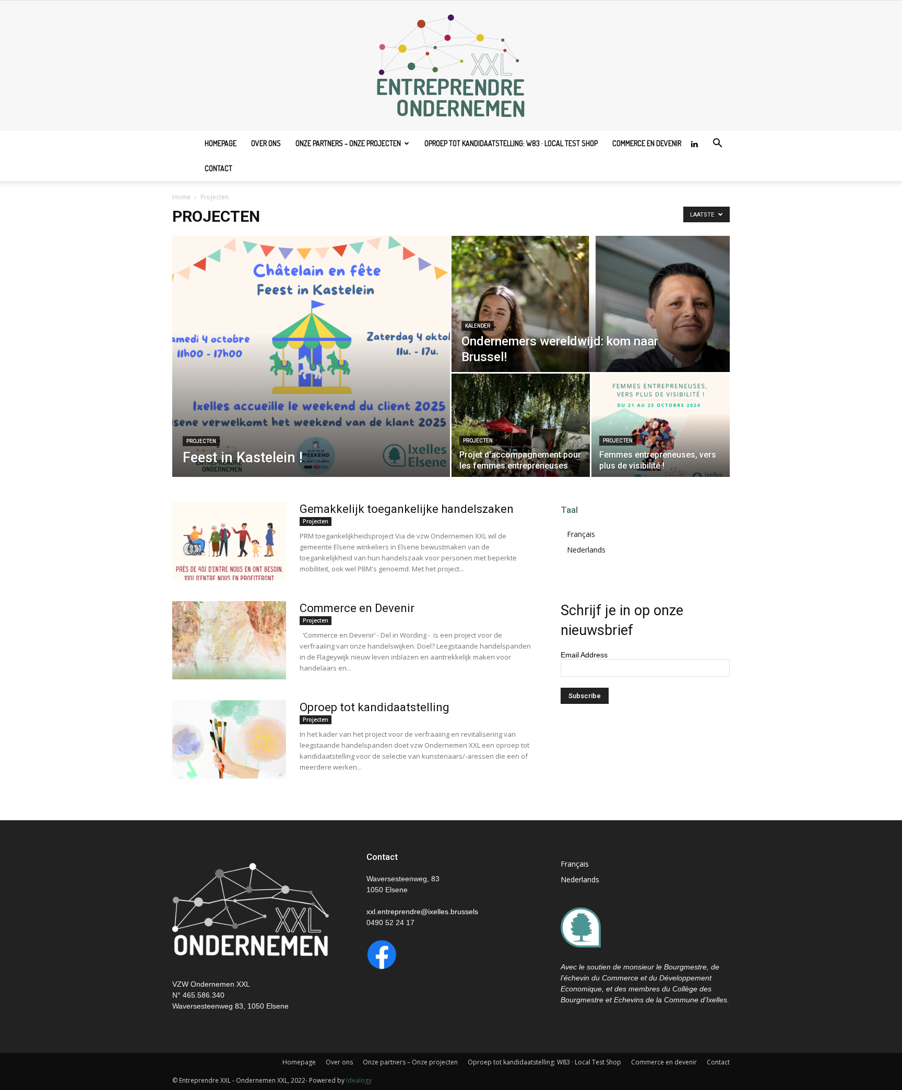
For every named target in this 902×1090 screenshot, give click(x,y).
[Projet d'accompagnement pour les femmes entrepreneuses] (521, 425)
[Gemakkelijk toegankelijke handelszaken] (229, 541)
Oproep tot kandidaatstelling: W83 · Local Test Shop (511, 143)
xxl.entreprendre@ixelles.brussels (422, 911)
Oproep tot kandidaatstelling (374, 707)
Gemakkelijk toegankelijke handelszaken (407, 509)
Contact (218, 168)
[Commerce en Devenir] (229, 640)
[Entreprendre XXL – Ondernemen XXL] (451, 66)
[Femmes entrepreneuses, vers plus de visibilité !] (660, 425)
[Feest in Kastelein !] (311, 356)
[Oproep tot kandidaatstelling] (229, 739)
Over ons (266, 143)
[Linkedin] (694, 143)
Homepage (220, 143)
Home (181, 197)
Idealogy (359, 1080)
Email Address (584, 655)
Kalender (477, 326)
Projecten (201, 441)
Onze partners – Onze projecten (348, 143)
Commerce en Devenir (357, 608)
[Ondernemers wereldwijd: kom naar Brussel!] (591, 304)
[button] (717, 144)
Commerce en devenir (646, 143)
